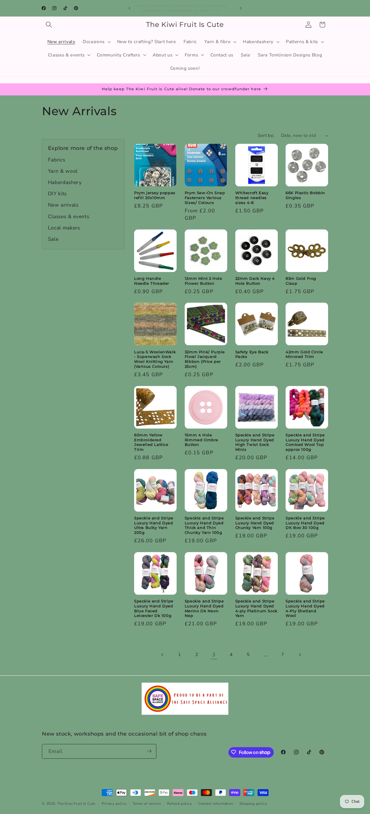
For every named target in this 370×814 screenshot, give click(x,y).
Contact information (215, 803)
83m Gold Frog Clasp (301, 281)
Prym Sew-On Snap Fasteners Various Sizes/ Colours (205, 197)
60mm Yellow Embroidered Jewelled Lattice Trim (151, 442)
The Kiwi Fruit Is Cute (76, 803)
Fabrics (56, 159)
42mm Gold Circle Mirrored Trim (304, 354)
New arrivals (63, 204)
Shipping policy (253, 803)
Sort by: (266, 135)
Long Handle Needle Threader (151, 281)
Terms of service (147, 803)
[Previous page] (162, 655)
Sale (53, 239)
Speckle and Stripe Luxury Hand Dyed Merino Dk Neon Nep (204, 608)
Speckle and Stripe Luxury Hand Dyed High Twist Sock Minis (255, 442)
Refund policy (179, 803)
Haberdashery (65, 182)
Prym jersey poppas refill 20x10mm (154, 195)
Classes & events (68, 216)
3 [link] (214, 654)
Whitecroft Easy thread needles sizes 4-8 (252, 197)
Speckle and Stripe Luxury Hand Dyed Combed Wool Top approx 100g (305, 442)
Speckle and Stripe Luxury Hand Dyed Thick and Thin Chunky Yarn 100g (204, 525)
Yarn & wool (63, 171)
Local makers (64, 227)
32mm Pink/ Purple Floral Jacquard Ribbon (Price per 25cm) (205, 359)
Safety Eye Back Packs (252, 354)
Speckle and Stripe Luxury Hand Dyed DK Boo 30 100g (305, 523)
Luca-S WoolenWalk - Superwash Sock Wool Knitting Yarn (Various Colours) (155, 359)
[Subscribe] (149, 751)
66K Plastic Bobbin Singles (305, 195)
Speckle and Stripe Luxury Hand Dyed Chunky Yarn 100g (255, 523)
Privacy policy (114, 803)
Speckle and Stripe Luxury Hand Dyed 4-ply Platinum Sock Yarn (256, 608)
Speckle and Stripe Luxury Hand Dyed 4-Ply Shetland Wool (305, 608)
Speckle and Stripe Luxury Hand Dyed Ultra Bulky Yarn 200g (153, 525)
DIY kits (57, 193)
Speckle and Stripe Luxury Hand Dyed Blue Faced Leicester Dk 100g (153, 608)
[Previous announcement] (129, 8)
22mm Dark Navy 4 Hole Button (255, 281)
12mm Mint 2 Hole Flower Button (203, 281)
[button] (49, 25)
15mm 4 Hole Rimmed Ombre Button (201, 440)
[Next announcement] (240, 8)
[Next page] (300, 655)
